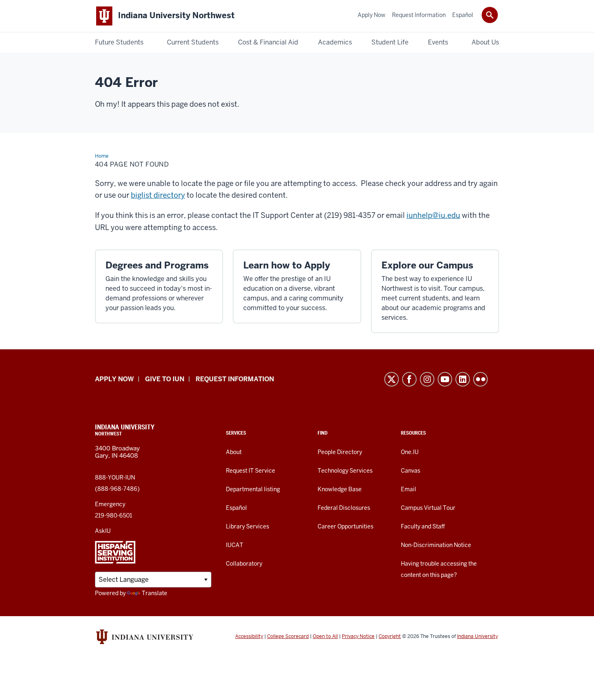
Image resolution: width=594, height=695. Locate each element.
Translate (154, 593)
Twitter (391, 379)
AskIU (103, 530)
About (234, 452)
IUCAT (234, 545)
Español (236, 507)
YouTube (445, 379)
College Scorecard (288, 636)
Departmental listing (253, 489)
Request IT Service (250, 470)
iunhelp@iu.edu (433, 215)
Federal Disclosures (344, 507)
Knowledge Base (340, 489)
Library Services (247, 526)
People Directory (340, 452)
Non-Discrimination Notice (436, 545)
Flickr (480, 379)
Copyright (390, 636)
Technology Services (345, 470)
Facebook (409, 379)
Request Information (235, 379)
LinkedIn (462, 379)
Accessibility (249, 636)
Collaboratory (244, 563)
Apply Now (114, 379)
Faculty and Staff (423, 526)
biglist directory (158, 195)
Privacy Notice (358, 636)
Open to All (325, 636)
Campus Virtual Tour (428, 507)
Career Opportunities (345, 526)
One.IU (410, 452)
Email (408, 489)
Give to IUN (164, 379)
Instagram (427, 379)
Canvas (410, 470)
